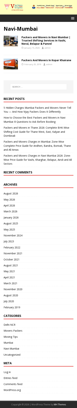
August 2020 (11, 295)
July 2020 (9, 301)
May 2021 (9, 271)
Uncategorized (12, 354)
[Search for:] (38, 87)
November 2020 (13, 289)
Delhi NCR (9, 324)
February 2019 (12, 307)
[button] (72, 18)
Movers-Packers (13, 330)
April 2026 (9, 205)
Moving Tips (11, 336)
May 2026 (9, 199)
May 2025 (9, 229)
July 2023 (9, 241)
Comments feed (13, 384)
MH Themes (60, 404)
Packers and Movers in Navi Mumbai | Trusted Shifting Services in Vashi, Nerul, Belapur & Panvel (45, 40)
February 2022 (12, 247)
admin (48, 47)
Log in (7, 372)
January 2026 (11, 217)
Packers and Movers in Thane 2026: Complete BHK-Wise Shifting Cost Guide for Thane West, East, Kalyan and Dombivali (36, 131)
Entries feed (10, 378)
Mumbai (8, 342)
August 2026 (11, 193)
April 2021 (9, 277)
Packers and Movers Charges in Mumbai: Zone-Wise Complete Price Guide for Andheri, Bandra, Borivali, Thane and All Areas (37, 145)
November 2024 (13, 235)
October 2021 (12, 259)
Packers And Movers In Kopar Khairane (46, 60)
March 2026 (10, 211)
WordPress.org (12, 390)
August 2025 (11, 223)
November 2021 (13, 253)
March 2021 (10, 283)
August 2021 (11, 265)
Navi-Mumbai (11, 348)
